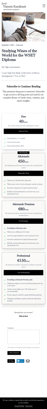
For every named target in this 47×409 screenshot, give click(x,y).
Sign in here (23, 316)
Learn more (29, 406)
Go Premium (23, 221)
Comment (10, 328)
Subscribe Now (23, 173)
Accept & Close (19, 406)
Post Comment (14, 353)
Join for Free (23, 131)
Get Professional (24, 273)
